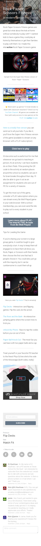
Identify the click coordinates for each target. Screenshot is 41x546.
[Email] (30, 454)
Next (4, 440)
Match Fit (8, 442)
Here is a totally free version (15, 128)
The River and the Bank (12, 316)
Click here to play (20, 148)
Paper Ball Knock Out (12, 340)
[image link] (20, 95)
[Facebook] (5, 454)
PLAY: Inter (23, 118)
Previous (6, 433)
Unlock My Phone (10, 330)
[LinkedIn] (21, 454)
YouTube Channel (11, 112)
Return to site (11, 2)
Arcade (35, 118)
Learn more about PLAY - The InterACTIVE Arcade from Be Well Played (20, 222)
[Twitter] (13, 454)
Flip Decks (19, 300)
